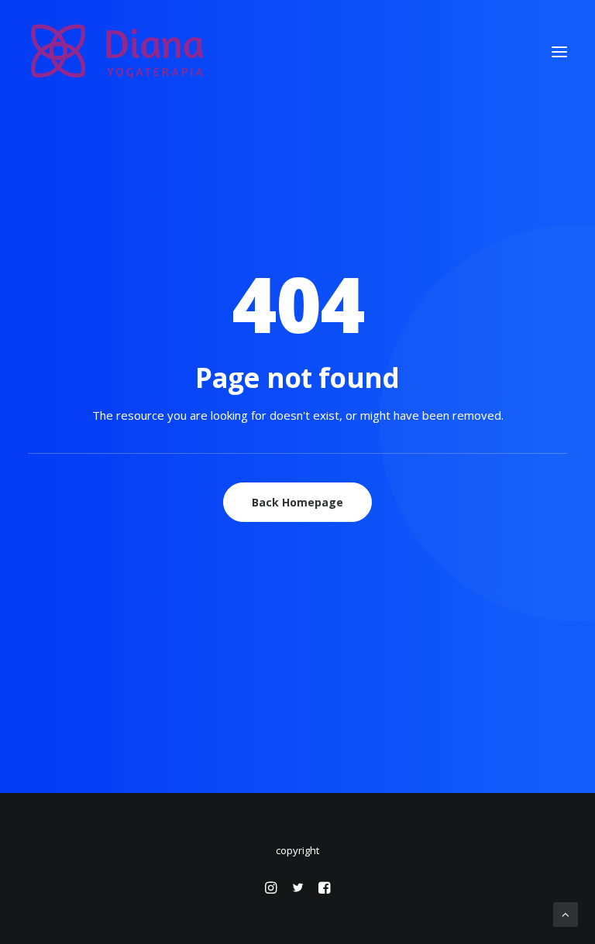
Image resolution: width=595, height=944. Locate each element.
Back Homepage (297, 502)
